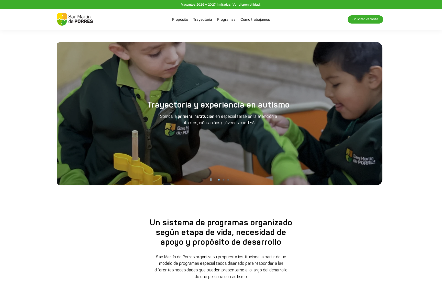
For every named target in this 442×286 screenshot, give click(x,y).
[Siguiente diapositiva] (377, 113)
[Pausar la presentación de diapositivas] (211, 179)
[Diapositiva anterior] (65, 113)
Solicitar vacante (365, 19)
